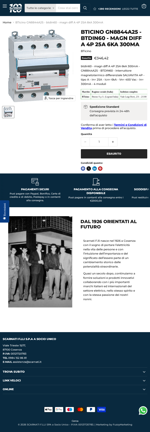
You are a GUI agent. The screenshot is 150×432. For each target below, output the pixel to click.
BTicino (86, 51)
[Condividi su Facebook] (83, 168)
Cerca (75, 420)
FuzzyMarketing (122, 424)
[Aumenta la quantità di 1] (112, 141)
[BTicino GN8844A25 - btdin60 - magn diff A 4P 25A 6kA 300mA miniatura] (8, 112)
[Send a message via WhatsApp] (143, 411)
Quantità (86, 134)
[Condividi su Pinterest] (100, 168)
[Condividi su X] (89, 168)
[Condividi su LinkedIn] (94, 168)
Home (7, 22)
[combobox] (68, 8)
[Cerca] (85, 8)
